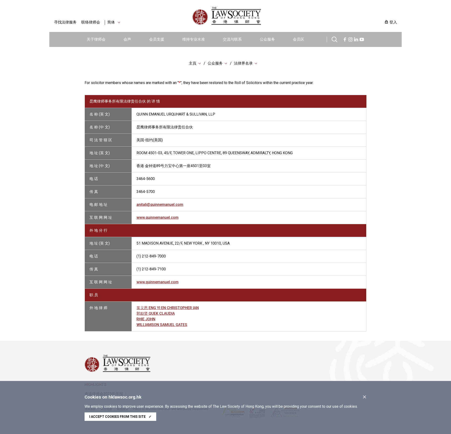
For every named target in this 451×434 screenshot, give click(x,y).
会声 (127, 39)
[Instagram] (350, 39)
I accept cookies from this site (120, 417)
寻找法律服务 (65, 22)
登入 (393, 22)
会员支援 (156, 39)
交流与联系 (232, 39)
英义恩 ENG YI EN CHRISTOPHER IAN (167, 308)
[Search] (334, 39)
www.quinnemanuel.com (157, 217)
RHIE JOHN (145, 319)
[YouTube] (362, 39)
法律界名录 (243, 63)
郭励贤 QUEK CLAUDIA (155, 313)
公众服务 (267, 39)
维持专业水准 (193, 39)
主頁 (192, 63)
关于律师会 (96, 39)
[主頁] (251, 16)
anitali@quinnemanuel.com (159, 204)
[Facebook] (345, 39)
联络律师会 (90, 22)
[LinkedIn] (356, 39)
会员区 (298, 39)
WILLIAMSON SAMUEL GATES (161, 325)
